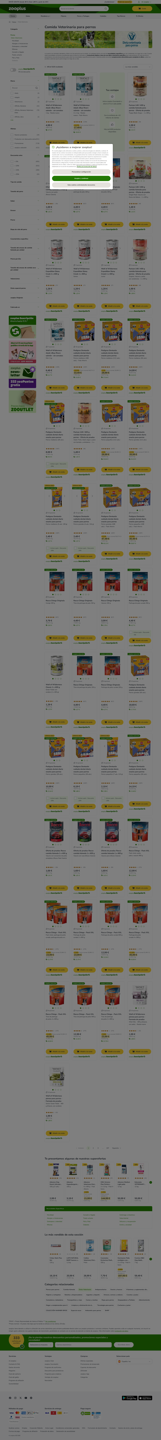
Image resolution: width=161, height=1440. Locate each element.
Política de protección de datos (86, 166)
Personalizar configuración (81, 172)
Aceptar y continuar (81, 178)
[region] (81, 166)
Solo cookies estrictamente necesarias (81, 185)
